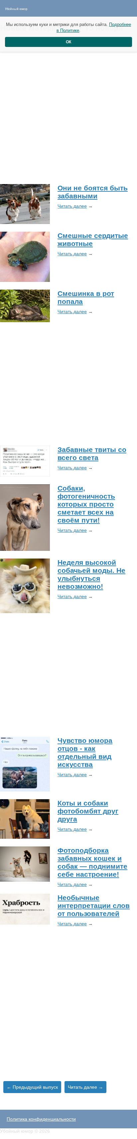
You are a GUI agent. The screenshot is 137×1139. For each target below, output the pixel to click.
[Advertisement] (68, 107)
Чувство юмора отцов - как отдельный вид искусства (85, 752)
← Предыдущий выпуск (32, 1087)
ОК (68, 42)
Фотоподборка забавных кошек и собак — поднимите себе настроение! (92, 862)
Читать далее (72, 206)
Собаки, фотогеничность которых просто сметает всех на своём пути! (86, 504)
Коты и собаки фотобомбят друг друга (88, 811)
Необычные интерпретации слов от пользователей (94, 905)
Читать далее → (85, 1087)
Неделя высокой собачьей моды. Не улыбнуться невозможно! (91, 574)
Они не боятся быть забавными (93, 192)
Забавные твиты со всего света (92, 453)
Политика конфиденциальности (41, 1119)
